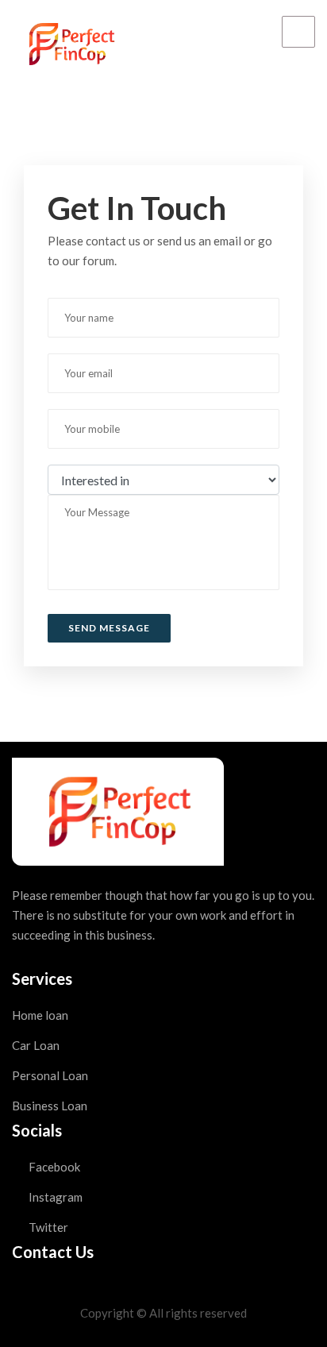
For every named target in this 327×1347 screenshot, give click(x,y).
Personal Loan (50, 1075)
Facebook (53, 1167)
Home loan (40, 1015)
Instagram (54, 1197)
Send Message (109, 628)
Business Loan (49, 1105)
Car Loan (36, 1045)
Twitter (47, 1227)
